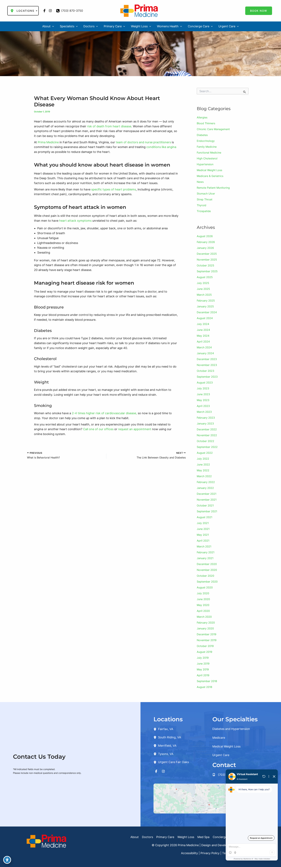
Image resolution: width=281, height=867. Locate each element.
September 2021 (207, 511)
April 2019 (203, 675)
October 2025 (205, 265)
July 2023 (203, 388)
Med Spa (203, 837)
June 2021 (203, 529)
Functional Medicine (209, 152)
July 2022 (203, 458)
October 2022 (205, 441)
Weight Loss (185, 837)
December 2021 (206, 493)
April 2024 (203, 341)
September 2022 (207, 447)
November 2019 (206, 640)
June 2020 (203, 599)
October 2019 (205, 646)
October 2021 (205, 505)
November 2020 (207, 569)
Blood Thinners (206, 123)
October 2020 (205, 575)
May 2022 (203, 470)
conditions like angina (161, 147)
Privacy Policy (210, 853)
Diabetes (202, 135)
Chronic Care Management (213, 129)
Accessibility (189, 853)
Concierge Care (223, 837)
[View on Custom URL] (211, 798)
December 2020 (207, 564)
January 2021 (205, 558)
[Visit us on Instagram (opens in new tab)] (50, 10)
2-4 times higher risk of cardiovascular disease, (104, 413)
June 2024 (203, 329)
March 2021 (204, 546)
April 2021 (203, 540)
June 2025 (203, 288)
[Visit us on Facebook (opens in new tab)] (44, 10)
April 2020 (203, 610)
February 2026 (206, 242)
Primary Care (165, 837)
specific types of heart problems (113, 189)
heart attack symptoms (75, 220)
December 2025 (207, 253)
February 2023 (206, 417)
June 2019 (203, 663)
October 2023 (205, 370)
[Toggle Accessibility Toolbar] (7, 860)
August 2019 (204, 651)
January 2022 (205, 488)
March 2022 (204, 476)
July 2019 (203, 657)
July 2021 (203, 523)
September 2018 (207, 681)
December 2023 (207, 359)
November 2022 (207, 435)
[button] (258, 11)
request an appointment (135, 429)
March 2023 (204, 411)
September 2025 (207, 271)
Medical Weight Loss (209, 170)
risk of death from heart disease (109, 126)
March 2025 (204, 294)
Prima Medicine (48, 142)
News (200, 181)
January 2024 (205, 353)
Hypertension (205, 164)
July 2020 (203, 593)
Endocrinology (206, 140)
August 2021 (204, 517)
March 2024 (204, 347)
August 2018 (204, 687)
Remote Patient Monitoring (213, 187)
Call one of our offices (98, 429)
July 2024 (203, 324)
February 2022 (206, 482)
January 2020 (205, 628)
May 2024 (203, 335)
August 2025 (205, 277)
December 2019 (206, 634)
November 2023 (207, 365)
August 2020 (205, 587)
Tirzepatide (204, 211)
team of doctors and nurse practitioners (143, 142)
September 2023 (207, 376)
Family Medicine (207, 146)
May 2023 (203, 400)
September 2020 (207, 581)
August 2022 (205, 452)
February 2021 (205, 552)
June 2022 (203, 464)
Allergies (202, 117)
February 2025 (206, 300)
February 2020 (206, 622)
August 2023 (205, 382)
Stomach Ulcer (206, 193)
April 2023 (203, 406)
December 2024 (207, 312)
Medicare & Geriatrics (210, 176)
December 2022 (207, 429)
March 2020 (204, 616)
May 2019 (203, 669)
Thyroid (201, 205)
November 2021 (206, 499)
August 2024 (205, 318)
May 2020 (203, 605)
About (134, 837)
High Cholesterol (207, 158)
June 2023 (203, 394)
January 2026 (205, 247)
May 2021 (203, 534)
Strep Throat (204, 199)
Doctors (147, 837)
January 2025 (205, 306)
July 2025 (203, 283)
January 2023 (205, 423)
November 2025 (207, 259)
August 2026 (205, 236)
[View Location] (156, 729)
